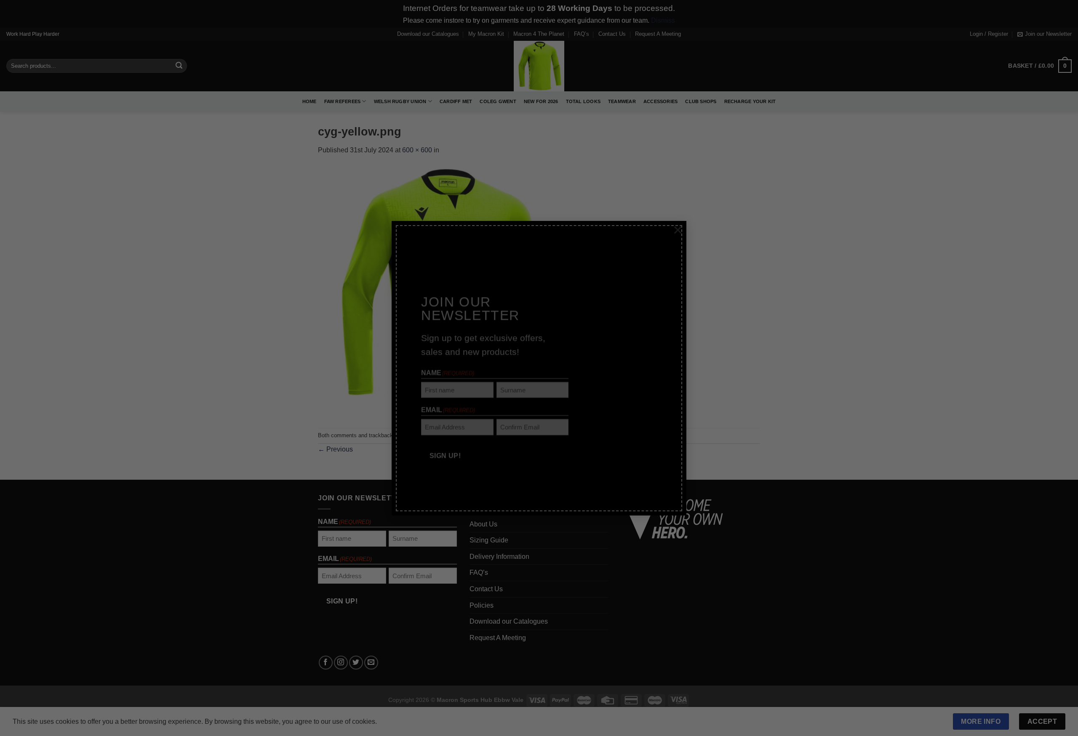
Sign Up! (445, 437)
